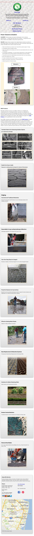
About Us (8, 20)
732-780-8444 (17, 23)
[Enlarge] (24, 170)
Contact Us (25, 20)
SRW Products (25, 119)
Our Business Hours (17, 28)
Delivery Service (17, 31)
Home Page (17, 12)
